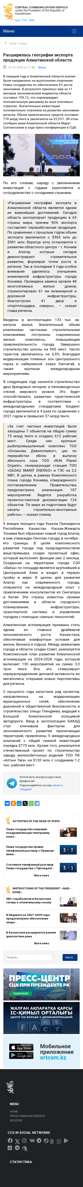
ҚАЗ (17, 20)
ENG (31, 20)
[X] (25, 803)
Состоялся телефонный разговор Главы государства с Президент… (30, 866)
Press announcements (27, 1116)
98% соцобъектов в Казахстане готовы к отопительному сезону (28, 900)
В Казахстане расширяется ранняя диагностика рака (31, 934)
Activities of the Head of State (36, 821)
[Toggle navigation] (74, 31)
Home (14, 1111)
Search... (70, 957)
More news (41, 875)
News (42, 67)
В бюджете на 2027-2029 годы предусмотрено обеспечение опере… (28, 918)
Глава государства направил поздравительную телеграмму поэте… (28, 832)
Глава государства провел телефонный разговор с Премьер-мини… (30, 850)
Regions (16, 1120)
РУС (24, 20)
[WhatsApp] (31, 803)
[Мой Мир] (19, 803)
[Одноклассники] (13, 803)
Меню (9, 31)
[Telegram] (37, 803)
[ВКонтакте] (7, 803)
